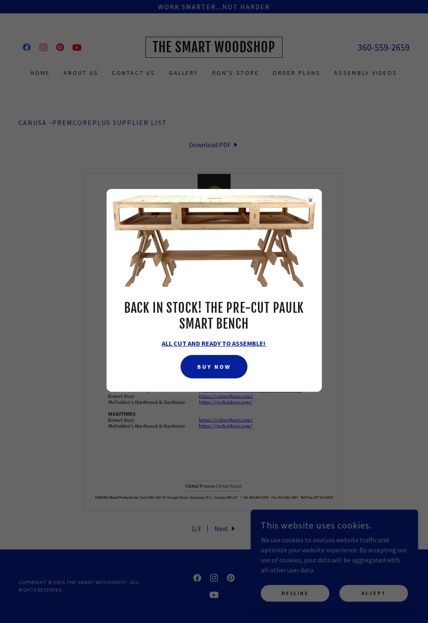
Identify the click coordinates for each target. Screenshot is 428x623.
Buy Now (214, 366)
